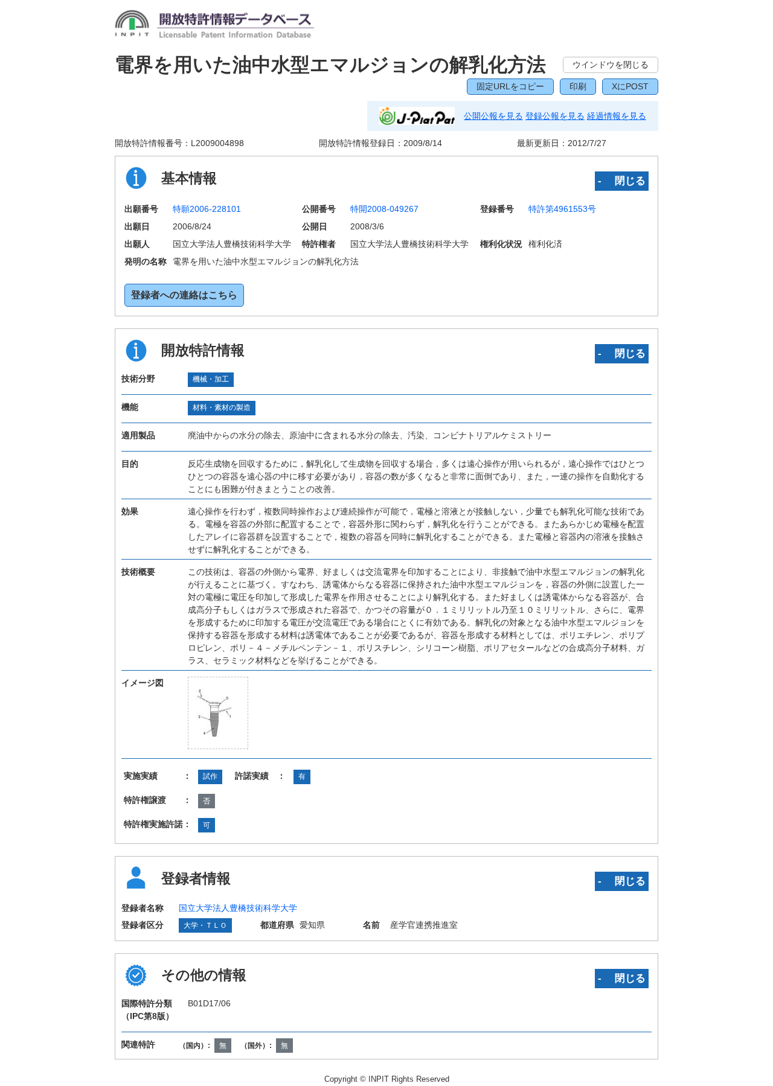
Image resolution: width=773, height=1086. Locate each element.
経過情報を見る (616, 116)
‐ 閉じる (622, 180)
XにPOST (630, 86)
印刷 (577, 86)
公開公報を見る (493, 116)
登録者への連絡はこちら (184, 295)
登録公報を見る (555, 116)
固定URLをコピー (510, 86)
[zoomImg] (218, 713)
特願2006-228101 (207, 209)
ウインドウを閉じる (611, 64)
